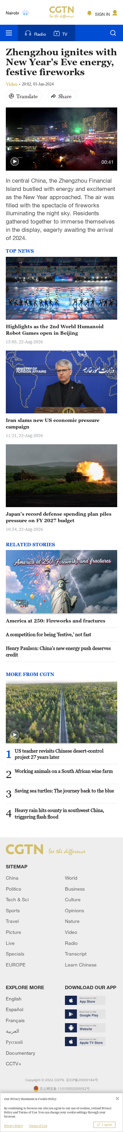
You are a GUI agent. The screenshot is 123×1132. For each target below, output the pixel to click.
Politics (13, 889)
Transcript (75, 954)
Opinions (74, 910)
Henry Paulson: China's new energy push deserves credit (58, 651)
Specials (15, 954)
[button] (14, 162)
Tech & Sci (17, 899)
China (12, 878)
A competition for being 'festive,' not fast (48, 634)
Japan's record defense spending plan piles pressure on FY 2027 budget (58, 517)
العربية (12, 1031)
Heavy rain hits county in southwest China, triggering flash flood (59, 813)
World (71, 878)
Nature (72, 921)
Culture (73, 899)
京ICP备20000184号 (82, 1080)
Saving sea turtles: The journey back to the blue (64, 790)
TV (64, 34)
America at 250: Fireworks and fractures (55, 621)
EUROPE (16, 965)
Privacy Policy (13, 1126)
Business (75, 889)
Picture (13, 932)
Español (14, 1009)
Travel (12, 921)
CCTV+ (13, 1063)
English (14, 999)
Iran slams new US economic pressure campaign (52, 423)
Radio (40, 34)
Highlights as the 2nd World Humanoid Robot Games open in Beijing (55, 329)
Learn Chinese (81, 965)
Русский (14, 1042)
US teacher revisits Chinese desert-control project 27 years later (59, 754)
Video (71, 932)
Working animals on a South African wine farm (64, 771)
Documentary (20, 1053)
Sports (13, 910)
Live (10, 943)
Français (15, 1020)
